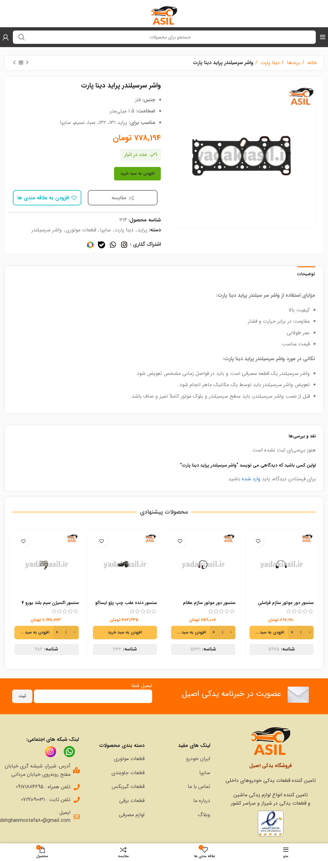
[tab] (306, 273)
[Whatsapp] (113, 244)
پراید (142, 230)
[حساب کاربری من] (6, 37)
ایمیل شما (141, 686)
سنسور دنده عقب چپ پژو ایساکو (126, 602)
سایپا (105, 230)
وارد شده (251, 479)
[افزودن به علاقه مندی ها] (258, 541)
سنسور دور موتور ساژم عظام (209, 602)
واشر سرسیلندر (46, 230)
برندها (292, 63)
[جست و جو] (21, 37)
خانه (311, 63)
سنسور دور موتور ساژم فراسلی (286, 602)
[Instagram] (124, 244)
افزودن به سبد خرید (137, 173)
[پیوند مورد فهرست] (180, 759)
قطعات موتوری (81, 230)
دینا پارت (269, 63)
